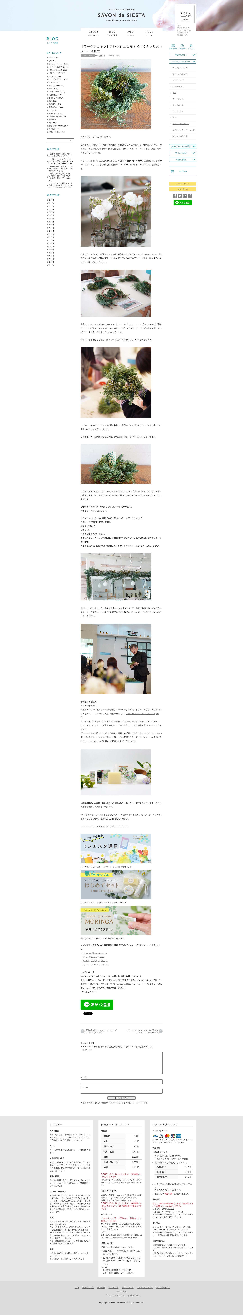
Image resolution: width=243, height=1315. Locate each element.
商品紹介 (52, 104)
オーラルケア (178, 105)
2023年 (51, 209)
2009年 (51, 253)
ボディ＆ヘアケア (180, 74)
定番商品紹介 (54, 107)
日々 (50, 110)
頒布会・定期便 (54, 132)
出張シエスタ (54, 98)
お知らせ (52, 76)
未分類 (51, 120)
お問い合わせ (134, 1295)
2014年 (51, 237)
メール (85, 1087)
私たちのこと (88, 1287)
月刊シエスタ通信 (55, 117)
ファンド (52, 82)
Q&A (50, 61)
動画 (50, 101)
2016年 (51, 231)
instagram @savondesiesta (95, 953)
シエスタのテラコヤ (56, 79)
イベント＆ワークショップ (184, 130)
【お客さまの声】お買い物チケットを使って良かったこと (60, 155)
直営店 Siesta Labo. (56, 126)
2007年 (51, 259)
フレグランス (178, 87)
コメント (86, 1050)
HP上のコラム (154, 733)
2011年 (51, 246)
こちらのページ (114, 507)
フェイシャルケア (180, 68)
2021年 (51, 215)
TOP (77, 1287)
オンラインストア (55, 67)
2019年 (51, 222)
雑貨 (174, 93)
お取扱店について (55, 70)
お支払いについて (145, 1287)
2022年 (51, 212)
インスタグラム (103, 737)
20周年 (51, 58)
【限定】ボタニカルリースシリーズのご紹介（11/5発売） (101, 1031)
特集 (50, 123)
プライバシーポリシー (114, 1295)
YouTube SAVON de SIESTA (95, 961)
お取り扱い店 (182, 189)
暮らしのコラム (54, 113)
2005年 (51, 265)
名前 (84, 1077)
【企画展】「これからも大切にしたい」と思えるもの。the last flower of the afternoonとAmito (61, 161)
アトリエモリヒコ (110, 984)
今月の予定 (53, 95)
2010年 (51, 250)
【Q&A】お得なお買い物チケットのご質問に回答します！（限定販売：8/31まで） (60, 168)
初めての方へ (181, 55)
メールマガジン (182, 184)
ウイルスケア (178, 111)
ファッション (178, 99)
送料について (128, 1287)
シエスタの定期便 (180, 136)
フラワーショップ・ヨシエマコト (140, 713)
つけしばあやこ (101, 56)
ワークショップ (88, 56)
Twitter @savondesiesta (93, 957)
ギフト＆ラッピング (181, 124)
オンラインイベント (56, 64)
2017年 (51, 228)
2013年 (51, 240)
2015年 (51, 234)
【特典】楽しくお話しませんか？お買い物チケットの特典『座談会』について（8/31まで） (60, 177)
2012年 (51, 243)
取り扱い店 (113, 1287)
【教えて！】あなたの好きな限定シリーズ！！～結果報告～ (142, 1031)
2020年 (51, 219)
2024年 (51, 206)
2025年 (51, 203)
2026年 (51, 200)
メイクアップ (178, 80)
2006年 (51, 262)
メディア (52, 89)
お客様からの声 (54, 73)
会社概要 (101, 1287)
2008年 (51, 256)
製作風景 (52, 129)
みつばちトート (54, 86)
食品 (174, 118)
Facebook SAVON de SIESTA (96, 965)
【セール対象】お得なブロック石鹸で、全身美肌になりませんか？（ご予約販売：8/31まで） (60, 185)
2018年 (51, 225)
